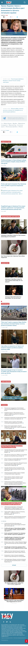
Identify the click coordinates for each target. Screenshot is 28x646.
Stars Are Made (14, 603)
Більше (14, 565)
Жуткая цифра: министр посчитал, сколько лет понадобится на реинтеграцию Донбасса (13, 110)
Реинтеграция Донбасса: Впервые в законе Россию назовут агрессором (13, 80)
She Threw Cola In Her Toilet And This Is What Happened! (14, 583)
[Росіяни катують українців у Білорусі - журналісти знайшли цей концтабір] (14, 494)
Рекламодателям (4, 640)
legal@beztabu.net (4, 636)
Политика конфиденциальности (19, 637)
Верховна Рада (12, 125)
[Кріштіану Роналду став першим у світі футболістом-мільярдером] (14, 437)
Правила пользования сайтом (7, 637)
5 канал (7, 130)
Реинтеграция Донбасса (12, 126)
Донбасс (15, 123)
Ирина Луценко (8, 123)
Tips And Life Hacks (14, 585)
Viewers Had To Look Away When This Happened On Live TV (14, 601)
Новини (21, 126)
